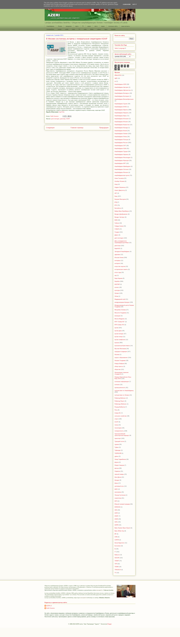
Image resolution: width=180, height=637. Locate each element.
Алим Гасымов (119, 178)
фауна (117, 462)
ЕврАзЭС (117, 248)
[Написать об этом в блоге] (65, 116)
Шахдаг (117, 480)
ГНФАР (117, 229)
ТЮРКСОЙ (118, 453)
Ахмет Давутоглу (120, 190)
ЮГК (116, 501)
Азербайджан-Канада (121, 127)
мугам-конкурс (119, 333)
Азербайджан (50, 26)
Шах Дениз (118, 477)
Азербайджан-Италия (121, 121)
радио (89, 26)
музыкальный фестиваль (122, 345)
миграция (117, 315)
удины (116, 456)
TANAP (117, 560)
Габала (117, 223)
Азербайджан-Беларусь (122, 93)
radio (85, 29)
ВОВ (116, 220)
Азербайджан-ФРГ (120, 163)
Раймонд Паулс (119, 401)
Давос (116, 235)
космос (117, 287)
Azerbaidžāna (50, 29)
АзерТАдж (61, 112)
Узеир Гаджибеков (120, 459)
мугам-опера (119, 336)
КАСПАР (117, 284)
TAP (116, 563)
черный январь (119, 474)
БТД (116, 202)
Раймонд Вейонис (120, 398)
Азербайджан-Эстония (121, 169)
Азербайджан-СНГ (120, 145)
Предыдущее (104, 127)
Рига (116, 410)
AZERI (116, 525)
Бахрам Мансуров (120, 199)
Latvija (59, 29)
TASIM (116, 566)
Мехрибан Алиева (120, 309)
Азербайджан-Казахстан (122, 124)
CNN (116, 537)
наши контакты (125, 26)
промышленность (120, 387)
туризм (117, 444)
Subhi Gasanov (50, 608)
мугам (116, 327)
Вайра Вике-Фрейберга (122, 211)
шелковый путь (119, 486)
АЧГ (116, 193)
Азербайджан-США (120, 148)
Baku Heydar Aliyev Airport (122, 528)
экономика (118, 492)
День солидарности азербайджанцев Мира (122, 241)
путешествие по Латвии (122, 395)
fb (115, 549)
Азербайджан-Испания (122, 118)
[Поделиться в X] (67, 116)
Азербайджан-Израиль (121, 112)
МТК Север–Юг (119, 324)
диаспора (62, 118)
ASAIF (68, 118)
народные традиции (121, 351)
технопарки (118, 428)
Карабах (117, 281)
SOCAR (117, 557)
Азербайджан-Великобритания (124, 99)
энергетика (118, 498)
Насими (117, 354)
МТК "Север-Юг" (120, 321)
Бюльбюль (118, 208)
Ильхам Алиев (119, 257)
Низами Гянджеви (120, 360)
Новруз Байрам (119, 363)
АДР (116, 78)
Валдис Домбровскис (121, 214)
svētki (66, 29)
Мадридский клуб (120, 299)
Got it (134, 4)
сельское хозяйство (121, 416)
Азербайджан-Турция (121, 151)
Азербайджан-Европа (121, 109)
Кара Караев (118, 278)
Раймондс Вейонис (120, 404)
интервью (117, 260)
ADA (116, 510)
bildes (91, 29)
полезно (117, 384)
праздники (69, 26)
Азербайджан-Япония (121, 172)
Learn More (127, 4)
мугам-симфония (120, 339)
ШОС (116, 489)
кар (116, 275)
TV (83, 26)
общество (118, 369)
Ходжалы (117, 471)
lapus (106, 29)
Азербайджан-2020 (120, 84)
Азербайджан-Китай (121, 130)
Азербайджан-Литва (121, 136)
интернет (117, 263)
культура (117, 290)
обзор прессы (119, 366)
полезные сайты (113, 26)
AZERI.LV (49, 605)
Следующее (50, 127)
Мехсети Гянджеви (120, 312)
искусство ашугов (120, 266)
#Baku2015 (118, 75)
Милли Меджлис (120, 318)
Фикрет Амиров (119, 465)
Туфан (117, 447)
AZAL (116, 522)
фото (96, 26)
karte (73, 29)
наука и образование (121, 357)
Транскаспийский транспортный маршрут (122, 434)
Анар (116, 184)
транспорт (118, 438)
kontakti (113, 29)
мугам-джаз (118, 330)
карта (76, 26)
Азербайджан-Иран (120, 115)
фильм (117, 468)
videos (99, 29)
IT (115, 551)
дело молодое (55, 118)
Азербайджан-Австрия (121, 87)
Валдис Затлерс (119, 217)
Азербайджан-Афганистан (123, 90)
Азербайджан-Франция (122, 160)
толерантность (119, 431)
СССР (116, 422)
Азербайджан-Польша (121, 139)
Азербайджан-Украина (121, 154)
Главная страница (77, 127)
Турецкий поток (119, 441)
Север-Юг (118, 413)
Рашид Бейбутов (120, 407)
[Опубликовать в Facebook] (69, 116)
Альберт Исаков (119, 181)
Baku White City (119, 531)
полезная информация (122, 381)
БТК (116, 205)
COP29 (117, 540)
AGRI (116, 513)
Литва (116, 296)
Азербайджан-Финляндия (122, 157)
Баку (116, 196)
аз (115, 81)
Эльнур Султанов (120, 495)
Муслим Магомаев (120, 348)
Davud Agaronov (119, 543)
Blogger (109, 624)
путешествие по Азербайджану (124, 390)
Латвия (60, 26)
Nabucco (117, 554)
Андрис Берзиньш (120, 187)
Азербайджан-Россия (121, 142)
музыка (117, 342)
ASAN (116, 519)
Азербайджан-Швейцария (122, 166)
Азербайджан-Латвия (121, 133)
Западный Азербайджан (122, 251)
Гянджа (117, 232)
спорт (116, 419)
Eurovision (118, 546)
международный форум (122, 302)
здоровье (117, 254)
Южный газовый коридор (122, 504)
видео (103, 26)
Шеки (116, 483)
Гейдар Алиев (119, 226)
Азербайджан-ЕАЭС (121, 106)
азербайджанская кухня (122, 175)
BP (115, 534)
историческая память (121, 269)
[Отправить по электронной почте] (63, 116)
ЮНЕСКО (117, 507)
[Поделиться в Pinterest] (71, 116)
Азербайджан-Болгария (122, 96)
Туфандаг (118, 450)
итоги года (118, 272)
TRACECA (118, 569)
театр (116, 425)
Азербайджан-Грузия (121, 103)
